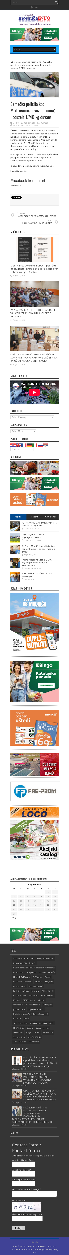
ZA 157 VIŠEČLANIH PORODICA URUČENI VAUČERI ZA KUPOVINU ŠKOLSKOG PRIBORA (34, 313)
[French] (24, 445)
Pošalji (18, 1228)
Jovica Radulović (36, 986)
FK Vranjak (37, 977)
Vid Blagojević (19, 1037)
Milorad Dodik (48, 991)
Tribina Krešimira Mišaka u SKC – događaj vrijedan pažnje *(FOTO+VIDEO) (37, 562)
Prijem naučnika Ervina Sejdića (36, 221)
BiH (32, 958)
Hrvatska (38, 981)
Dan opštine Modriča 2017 (24, 963)
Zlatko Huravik (19, 1042)
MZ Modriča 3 (29, 1000)
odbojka (41, 1000)
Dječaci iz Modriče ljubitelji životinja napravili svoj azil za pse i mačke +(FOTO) (38, 549)
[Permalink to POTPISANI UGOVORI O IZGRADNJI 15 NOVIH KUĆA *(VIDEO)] (15, 530)
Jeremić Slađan (19, 986)
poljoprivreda (19, 1009)
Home (17, 62)
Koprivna (35, 991)
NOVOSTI (26, 62)
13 (34, 900)
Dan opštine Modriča (45, 958)
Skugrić (30, 1028)
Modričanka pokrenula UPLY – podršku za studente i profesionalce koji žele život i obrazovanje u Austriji (34, 268)
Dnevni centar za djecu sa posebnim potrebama (34, 968)
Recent (34, 516)
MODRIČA (27, 123)
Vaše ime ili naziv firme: (23, 1160)
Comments (50, 516)
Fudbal (48, 977)
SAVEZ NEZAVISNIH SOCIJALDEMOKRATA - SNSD (33, 1023)
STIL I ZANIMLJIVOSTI (40, 123)
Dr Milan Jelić (18, 972)
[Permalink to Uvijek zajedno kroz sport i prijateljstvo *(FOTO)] (15, 541)
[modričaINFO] (34, 23)
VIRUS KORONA (34, 1037)
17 (14, 905)
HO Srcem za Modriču (22, 981)
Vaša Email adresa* (21, 1169)
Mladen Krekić (47, 995)
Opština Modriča (33, 1005)
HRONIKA (36, 62)
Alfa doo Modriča (20, 958)
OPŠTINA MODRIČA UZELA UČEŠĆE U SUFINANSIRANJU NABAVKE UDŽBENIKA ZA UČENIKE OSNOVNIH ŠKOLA (33, 357)
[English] (18, 445)
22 (48, 905)
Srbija (28, 1032)
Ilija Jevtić (49, 981)
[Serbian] (46, 445)
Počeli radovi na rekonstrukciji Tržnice (36, 214)
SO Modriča (18, 1032)
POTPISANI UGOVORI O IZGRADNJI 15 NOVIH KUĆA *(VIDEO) (39, 524)
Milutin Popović (19, 995)
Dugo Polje (32, 972)
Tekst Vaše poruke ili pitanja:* (26, 1189)
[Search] (56, 2)
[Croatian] (13, 445)
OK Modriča (18, 1005)
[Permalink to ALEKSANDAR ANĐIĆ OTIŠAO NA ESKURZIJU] (15, 580)
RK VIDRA (17, 1018)
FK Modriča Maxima (21, 977)
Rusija (26, 1018)
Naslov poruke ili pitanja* (24, 1179)
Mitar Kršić (33, 995)
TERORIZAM (48, 1032)
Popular (18, 516)
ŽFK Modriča (34, 1042)
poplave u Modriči (35, 1009)
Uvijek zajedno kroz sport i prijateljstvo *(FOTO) (34, 536)
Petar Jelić (47, 1005)
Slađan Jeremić (42, 1028)
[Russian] (40, 445)
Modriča (16, 1000)
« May (13, 917)
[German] (29, 445)
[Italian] (35, 445)
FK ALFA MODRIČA (47, 972)
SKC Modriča (18, 1028)
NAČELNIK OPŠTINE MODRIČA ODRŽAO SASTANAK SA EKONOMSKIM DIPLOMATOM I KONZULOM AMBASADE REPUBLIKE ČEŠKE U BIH (33, 1114)
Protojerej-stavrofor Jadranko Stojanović (30, 1014)
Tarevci (37, 1032)
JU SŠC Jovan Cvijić (21, 991)
